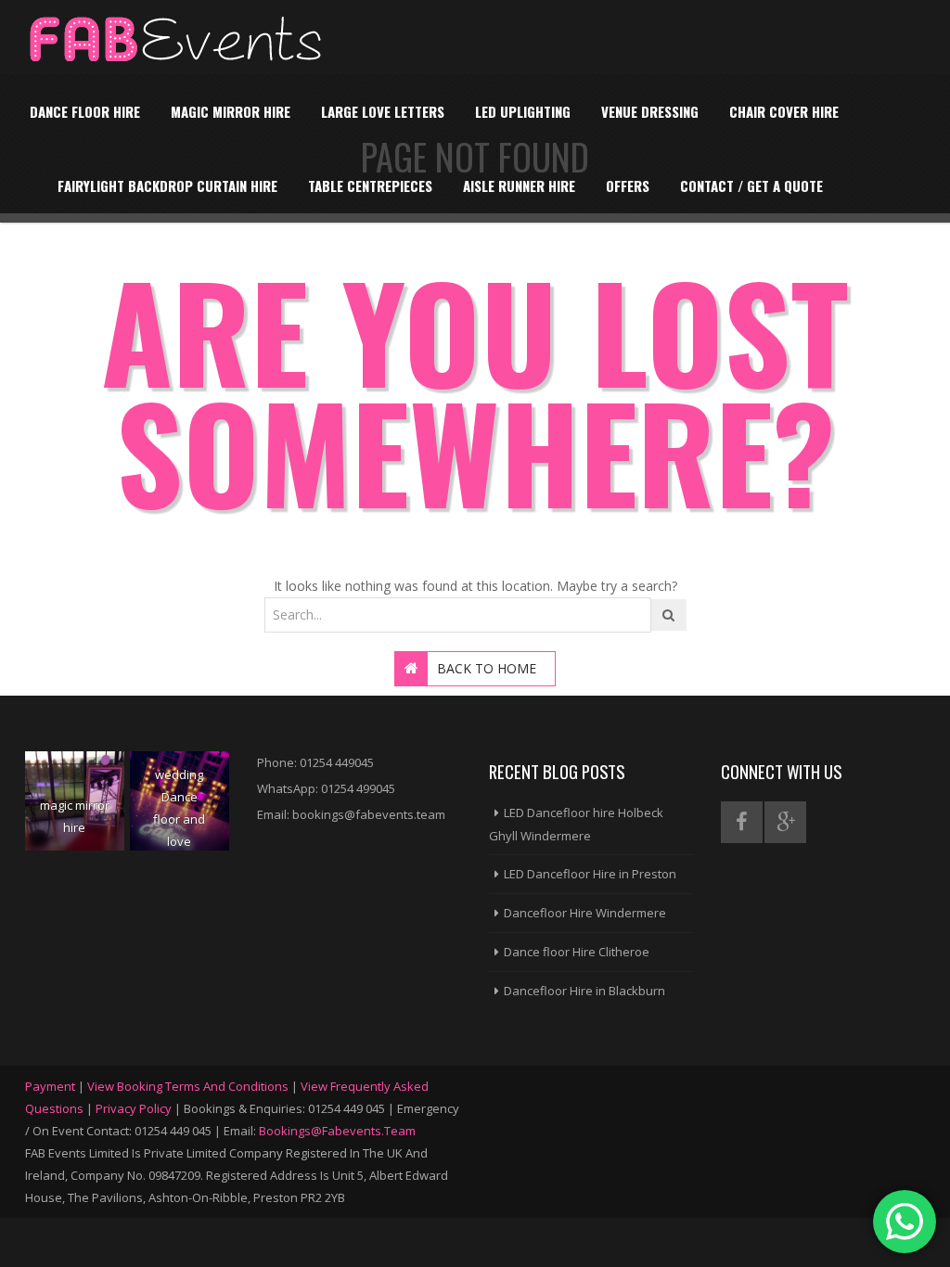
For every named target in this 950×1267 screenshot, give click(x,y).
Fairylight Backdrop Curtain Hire (167, 185)
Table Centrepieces (370, 185)
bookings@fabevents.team (337, 1130)
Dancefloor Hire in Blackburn (584, 990)
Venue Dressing (650, 111)
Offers (627, 185)
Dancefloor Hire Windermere (585, 912)
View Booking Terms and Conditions (188, 1086)
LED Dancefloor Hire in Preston (590, 873)
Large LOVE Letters (382, 111)
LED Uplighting (523, 111)
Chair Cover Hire (784, 111)
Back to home (486, 668)
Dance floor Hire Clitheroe (576, 951)
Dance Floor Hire (85, 111)
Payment (50, 1086)
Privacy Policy (134, 1108)
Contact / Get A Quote (751, 185)
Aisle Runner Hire (519, 185)
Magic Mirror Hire (230, 111)
